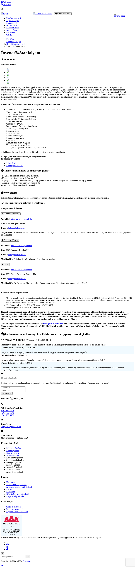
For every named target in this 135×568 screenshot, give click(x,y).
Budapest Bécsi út (10, 240)
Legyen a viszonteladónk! (17, 511)
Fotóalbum (10, 32)
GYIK (9, 35)
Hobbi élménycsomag (15, 44)
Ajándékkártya (12, 20)
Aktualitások (11, 30)
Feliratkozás (6, 393)
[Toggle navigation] (115, 14)
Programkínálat (12, 23)
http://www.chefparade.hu (21, 219)
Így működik (119, 16)
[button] (7, 2)
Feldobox (27, 561)
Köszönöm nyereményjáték (17, 494)
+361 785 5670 (7, 413)
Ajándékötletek (12, 455)
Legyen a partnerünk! (15, 509)
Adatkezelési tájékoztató (16, 484)
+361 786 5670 (7, 415)
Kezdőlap (10, 39)
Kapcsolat (10, 482)
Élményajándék (12, 451)
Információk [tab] (11, 163)
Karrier (9, 489)
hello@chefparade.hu (17, 228)
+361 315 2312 (7, 410)
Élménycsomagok (13, 18)
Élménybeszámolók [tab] (14, 166)
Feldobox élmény (13, 448)
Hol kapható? (12, 25)
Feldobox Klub (12, 28)
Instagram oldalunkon (53, 324)
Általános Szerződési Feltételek (19, 487)
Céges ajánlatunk (13, 507)
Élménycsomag (12, 453)
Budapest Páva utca (11, 214)
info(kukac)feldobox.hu (11, 426)
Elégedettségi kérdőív (15, 496)
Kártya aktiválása (64, 14)
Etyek (5, 264)
